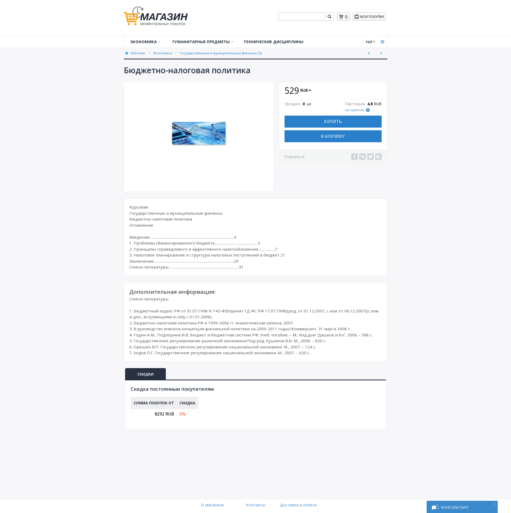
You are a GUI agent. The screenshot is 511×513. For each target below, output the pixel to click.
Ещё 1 (370, 42)
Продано (292, 104)
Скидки (145, 374)
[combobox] (301, 17)
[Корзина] (341, 17)
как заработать (354, 110)
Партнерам (355, 104)
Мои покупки (372, 16)
